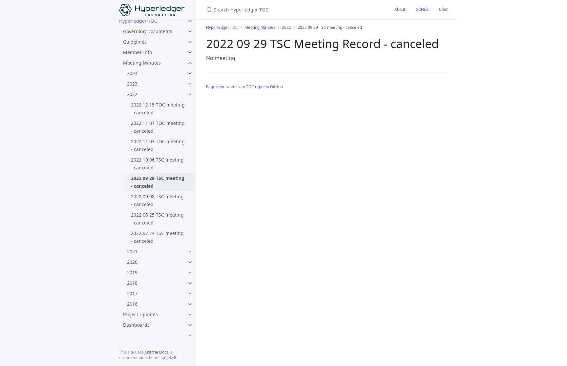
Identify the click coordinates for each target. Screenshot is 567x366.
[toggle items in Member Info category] (190, 52)
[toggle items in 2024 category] (190, 73)
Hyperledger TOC (138, 21)
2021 (132, 251)
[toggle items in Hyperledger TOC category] (190, 21)
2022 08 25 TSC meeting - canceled (157, 219)
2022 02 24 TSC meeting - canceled (157, 237)
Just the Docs (156, 352)
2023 (132, 84)
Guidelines (135, 42)
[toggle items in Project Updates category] (190, 314)
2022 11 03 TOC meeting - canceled (158, 145)
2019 (132, 272)
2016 (132, 304)
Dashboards (136, 325)
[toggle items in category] (190, 335)
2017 (132, 293)
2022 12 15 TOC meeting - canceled (158, 109)
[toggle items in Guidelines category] (190, 42)
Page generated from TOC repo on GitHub (244, 86)
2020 (132, 262)
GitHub (422, 9)
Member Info (137, 52)
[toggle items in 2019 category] (190, 272)
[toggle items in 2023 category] (190, 84)
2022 (132, 94)
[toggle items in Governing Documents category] (190, 31)
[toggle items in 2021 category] (190, 251)
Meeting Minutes (142, 63)
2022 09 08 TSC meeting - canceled (157, 200)
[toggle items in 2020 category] (190, 262)
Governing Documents (147, 31)
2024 (132, 73)
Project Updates (140, 314)
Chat (443, 9)
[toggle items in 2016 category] (190, 304)
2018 (132, 283)
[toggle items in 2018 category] (190, 283)
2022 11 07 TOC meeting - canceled (158, 127)
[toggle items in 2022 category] (190, 94)
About (399, 9)
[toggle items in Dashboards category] (190, 325)
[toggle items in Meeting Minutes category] (190, 63)
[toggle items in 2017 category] (190, 293)
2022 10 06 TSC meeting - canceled (157, 164)
